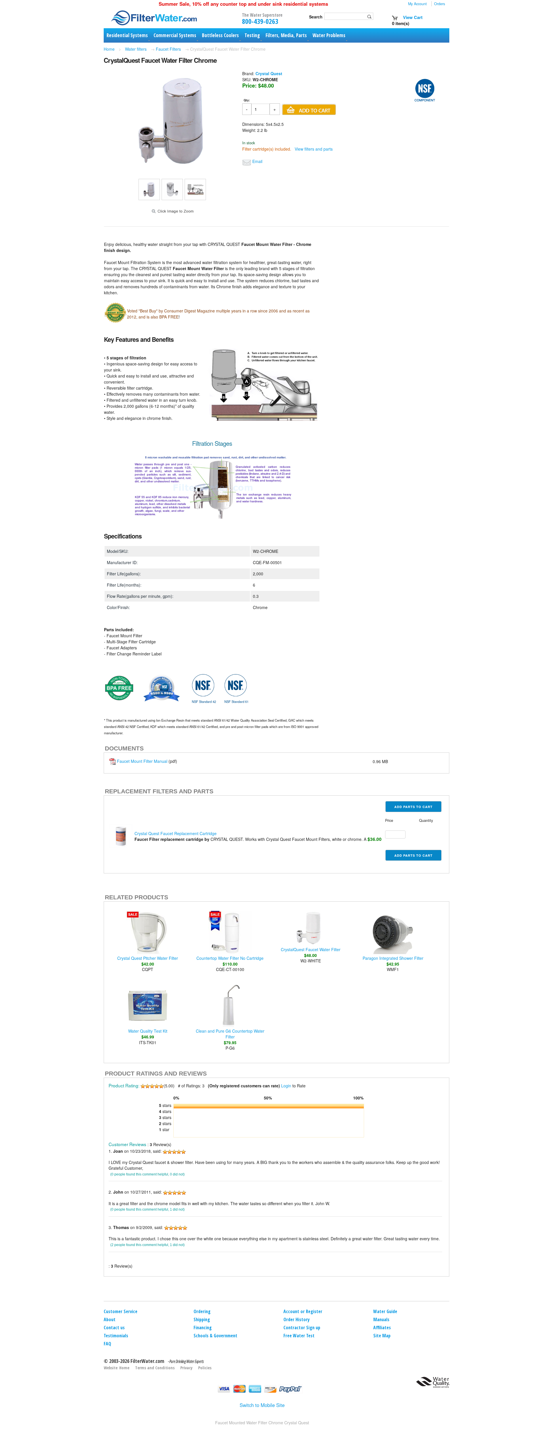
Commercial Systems (175, 35)
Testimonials (116, 1335)
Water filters (136, 49)
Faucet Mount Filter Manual (142, 761)
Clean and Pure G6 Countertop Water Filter (230, 1034)
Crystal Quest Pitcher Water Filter (147, 958)
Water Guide (385, 1311)
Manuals (381, 1319)
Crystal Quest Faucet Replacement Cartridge (176, 833)
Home (109, 49)
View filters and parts (314, 149)
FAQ (107, 1343)
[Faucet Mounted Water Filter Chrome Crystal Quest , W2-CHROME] (172, 169)
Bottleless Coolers (220, 35)
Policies (204, 1367)
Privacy (186, 1367)
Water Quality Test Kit (147, 1031)
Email (257, 161)
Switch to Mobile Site (262, 1405)
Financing (203, 1327)
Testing (252, 35)
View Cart (412, 17)
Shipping (202, 1319)
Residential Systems (127, 35)
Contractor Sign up (301, 1327)
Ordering (202, 1311)
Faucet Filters (168, 49)
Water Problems (329, 35)
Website (111, 1367)
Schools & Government (215, 1335)
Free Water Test (299, 1335)
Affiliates (382, 1327)
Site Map (382, 1335)
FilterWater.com (147, 1360)
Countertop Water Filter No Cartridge (230, 958)
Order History (296, 1319)
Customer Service (120, 1311)
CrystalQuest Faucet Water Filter (310, 949)
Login (286, 1086)
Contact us (114, 1327)
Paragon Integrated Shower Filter (393, 958)
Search (316, 17)
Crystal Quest (268, 73)
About (109, 1319)
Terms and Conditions (155, 1367)
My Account (417, 3)
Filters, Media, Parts (286, 35)
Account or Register (302, 1311)
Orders (439, 3)
